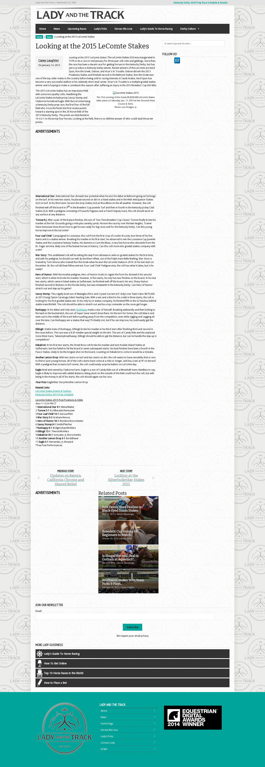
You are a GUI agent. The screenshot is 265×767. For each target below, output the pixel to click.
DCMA (104, 749)
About (104, 710)
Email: (39, 611)
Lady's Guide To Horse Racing (62, 653)
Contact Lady (108, 742)
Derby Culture (186, 29)
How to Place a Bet (55, 682)
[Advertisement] (96, 164)
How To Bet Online (55, 663)
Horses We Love (123, 28)
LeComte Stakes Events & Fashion (53, 391)
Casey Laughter (48, 60)
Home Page (107, 723)
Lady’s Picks (100, 28)
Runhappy (81, 309)
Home (42, 28)
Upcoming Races (77, 28)
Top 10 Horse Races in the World (63, 673)
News (57, 28)
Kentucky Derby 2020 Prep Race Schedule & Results (201, 2)
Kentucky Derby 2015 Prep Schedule (54, 394)
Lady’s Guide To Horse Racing (156, 28)
